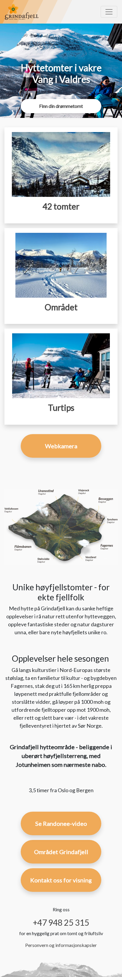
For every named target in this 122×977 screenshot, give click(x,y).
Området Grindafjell (61, 851)
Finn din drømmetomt (61, 106)
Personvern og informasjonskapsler (61, 945)
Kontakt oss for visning (61, 880)
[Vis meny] (109, 12)
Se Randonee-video (61, 823)
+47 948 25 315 (61, 922)
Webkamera (61, 445)
